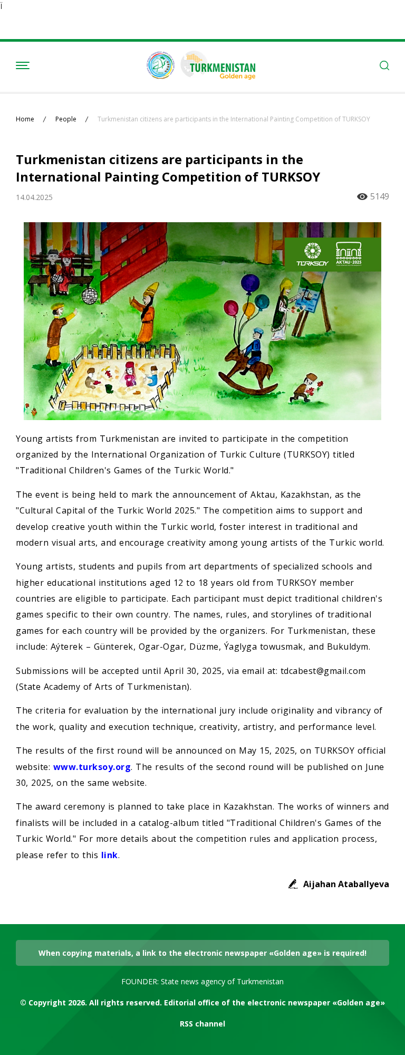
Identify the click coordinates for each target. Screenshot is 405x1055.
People (65, 119)
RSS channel (202, 1024)
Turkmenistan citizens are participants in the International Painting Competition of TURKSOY (234, 119)
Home (25, 119)
